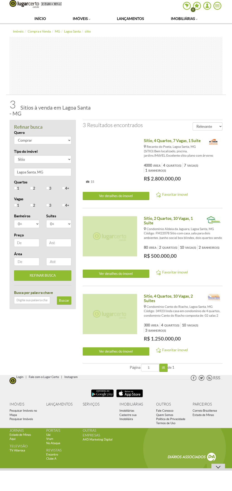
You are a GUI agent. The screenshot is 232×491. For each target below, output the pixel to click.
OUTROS (163, 404)
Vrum (49, 439)
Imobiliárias (183, 19)
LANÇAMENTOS (59, 404)
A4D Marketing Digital (97, 439)
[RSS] (213, 379)
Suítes (51, 216)
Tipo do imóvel (26, 151)
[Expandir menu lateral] (217, 6)
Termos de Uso (165, 423)
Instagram (71, 377)
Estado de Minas (203, 415)
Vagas (18, 199)
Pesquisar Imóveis (21, 419)
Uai (48, 434)
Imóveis (81, 19)
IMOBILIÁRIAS (131, 404)
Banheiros (22, 216)
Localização (24, 172)
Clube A (51, 458)
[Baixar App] (102, 397)
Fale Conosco (164, 410)
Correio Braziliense (205, 410)
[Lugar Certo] (13, 380)
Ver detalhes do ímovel (116, 196)
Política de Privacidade (170, 419)
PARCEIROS (202, 404)
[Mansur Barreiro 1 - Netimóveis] (213, 142)
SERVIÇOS (91, 404)
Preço (19, 235)
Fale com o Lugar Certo (44, 377)
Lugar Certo (24, 4)
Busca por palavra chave (33, 293)
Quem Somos (164, 415)
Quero (19, 132)
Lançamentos (130, 19)
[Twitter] (201, 379)
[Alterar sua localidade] (187, 6)
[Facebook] (193, 379)
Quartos (20, 182)
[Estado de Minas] (51, 3)
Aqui (12, 439)
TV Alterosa (17, 450)
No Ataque (53, 443)
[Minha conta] (207, 6)
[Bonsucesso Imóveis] (213, 298)
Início (40, 19)
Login (19, 377)
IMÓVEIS (17, 404)
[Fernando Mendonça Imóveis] (213, 220)
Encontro (52, 454)
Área (18, 254)
